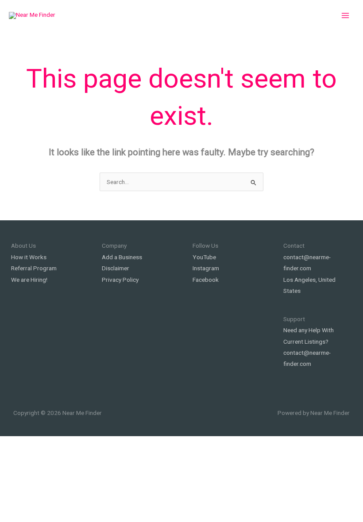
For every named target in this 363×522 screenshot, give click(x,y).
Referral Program (34, 268)
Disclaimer (115, 268)
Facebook (206, 279)
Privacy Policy (120, 279)
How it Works (28, 257)
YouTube (204, 257)
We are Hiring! (29, 279)
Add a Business (122, 257)
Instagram (206, 268)
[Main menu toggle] (345, 16)
